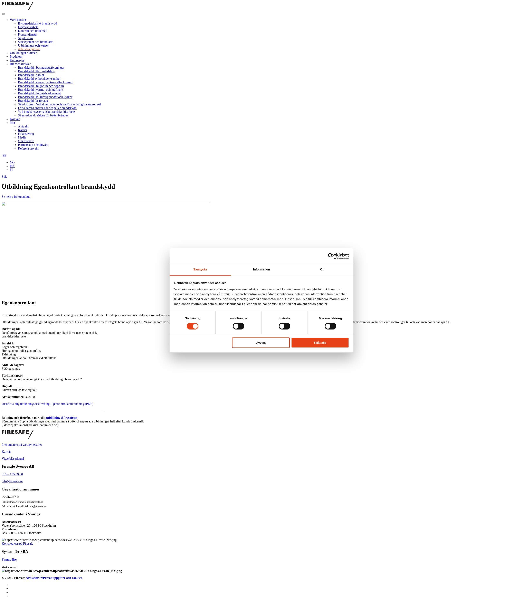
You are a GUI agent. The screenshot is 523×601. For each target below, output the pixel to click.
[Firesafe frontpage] (18, 9)
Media (22, 137)
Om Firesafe (26, 141)
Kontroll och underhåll (32, 30)
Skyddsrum (25, 38)
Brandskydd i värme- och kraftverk (40, 89)
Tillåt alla (320, 342)
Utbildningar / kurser (23, 53)
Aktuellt (23, 126)
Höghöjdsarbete (28, 27)
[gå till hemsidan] (18, 437)
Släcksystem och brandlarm (35, 42)
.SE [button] (4, 155)
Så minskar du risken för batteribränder (43, 115)
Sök (4, 176)
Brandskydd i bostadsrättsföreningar (41, 67)
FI (11, 169)
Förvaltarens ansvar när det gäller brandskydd (47, 108)
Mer (12, 122)
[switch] (238, 326)
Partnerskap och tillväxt (33, 144)
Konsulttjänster (27, 34)
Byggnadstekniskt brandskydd (37, 23)
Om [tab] (322, 269)
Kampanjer (17, 60)
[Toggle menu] (3, 14)
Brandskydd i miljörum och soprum (41, 86)
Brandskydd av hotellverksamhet (39, 78)
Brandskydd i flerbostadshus (36, 71)
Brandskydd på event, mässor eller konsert (45, 82)
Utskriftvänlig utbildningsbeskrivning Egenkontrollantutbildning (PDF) (47, 404)
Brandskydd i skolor (31, 75)
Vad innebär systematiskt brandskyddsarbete (46, 111)
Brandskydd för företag (33, 100)
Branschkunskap (20, 64)
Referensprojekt (28, 148)
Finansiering (26, 133)
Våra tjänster (18, 19)
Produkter (16, 56)
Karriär (22, 130)
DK (12, 166)
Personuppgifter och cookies (62, 578)
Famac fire (9, 559)
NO (12, 162)
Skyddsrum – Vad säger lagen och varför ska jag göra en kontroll (60, 104)
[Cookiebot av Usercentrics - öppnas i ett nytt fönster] (331, 256)
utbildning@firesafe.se (61, 417)
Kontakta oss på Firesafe (17, 543)
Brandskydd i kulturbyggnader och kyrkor (45, 97)
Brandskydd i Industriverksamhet (39, 93)
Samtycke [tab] (200, 269)
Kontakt (15, 119)
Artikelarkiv (34, 578)
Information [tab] (261, 269)
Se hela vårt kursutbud (16, 196)
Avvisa (261, 342)
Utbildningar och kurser (33, 45)
